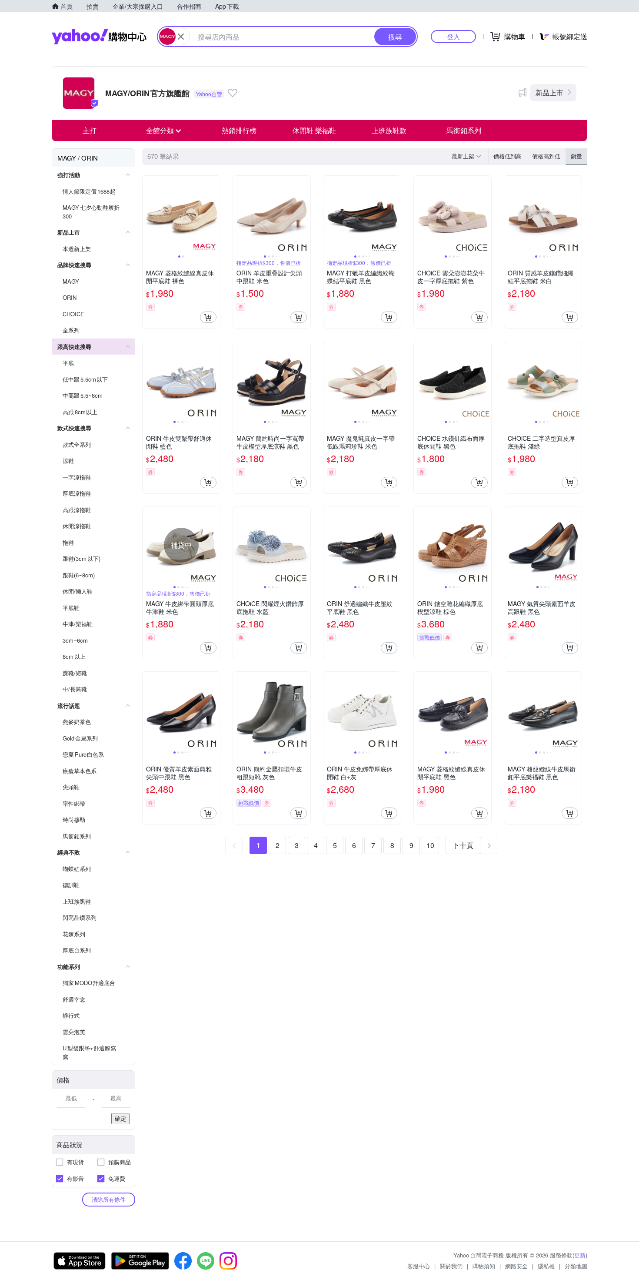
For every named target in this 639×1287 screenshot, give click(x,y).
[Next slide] (214, 214)
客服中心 (418, 1266)
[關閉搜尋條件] (181, 36)
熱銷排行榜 (239, 130)
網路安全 (516, 1266)
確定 (120, 1118)
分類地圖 (576, 1266)
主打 (90, 130)
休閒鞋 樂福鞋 (314, 130)
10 (430, 845)
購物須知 (484, 1266)
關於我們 (451, 1266)
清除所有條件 (109, 1199)
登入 (453, 36)
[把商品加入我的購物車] (208, 317)
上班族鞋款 (389, 130)
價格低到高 (507, 156)
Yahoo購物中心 (99, 36)
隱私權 (546, 1266)
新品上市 (549, 92)
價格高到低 (546, 156)
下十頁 (463, 845)
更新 (580, 1255)
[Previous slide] (148, 214)
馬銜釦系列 (463, 130)
